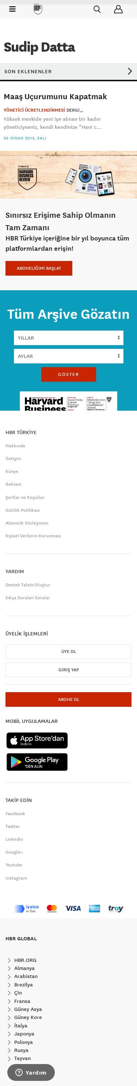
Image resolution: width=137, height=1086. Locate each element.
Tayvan (22, 1058)
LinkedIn (14, 839)
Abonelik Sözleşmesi (26, 523)
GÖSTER (68, 374)
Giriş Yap (68, 670)
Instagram (16, 878)
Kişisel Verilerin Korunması (33, 536)
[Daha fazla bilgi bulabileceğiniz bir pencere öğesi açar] (31, 1073)
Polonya (23, 1042)
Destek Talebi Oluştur (27, 585)
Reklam (13, 484)
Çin (17, 992)
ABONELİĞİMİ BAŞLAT (39, 268)
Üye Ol (68, 651)
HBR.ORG (25, 960)
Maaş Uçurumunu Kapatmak (55, 96)
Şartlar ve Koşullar (25, 497)
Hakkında (15, 446)
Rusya (20, 1050)
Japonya (23, 1033)
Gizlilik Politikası (22, 510)
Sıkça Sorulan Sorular (27, 598)
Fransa (21, 1001)
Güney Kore (27, 1017)
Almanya (24, 968)
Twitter (12, 826)
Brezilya (23, 984)
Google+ (14, 852)
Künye (11, 471)
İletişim (13, 459)
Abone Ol (68, 699)
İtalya (20, 1025)
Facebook (15, 814)
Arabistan (25, 976)
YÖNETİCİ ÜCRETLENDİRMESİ (34, 110)
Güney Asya (27, 1009)
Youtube (13, 865)
